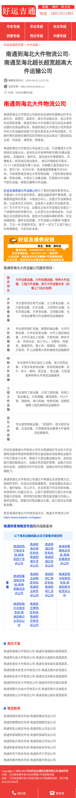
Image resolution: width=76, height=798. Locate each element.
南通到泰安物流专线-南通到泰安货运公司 (30, 747)
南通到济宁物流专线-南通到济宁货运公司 (30, 753)
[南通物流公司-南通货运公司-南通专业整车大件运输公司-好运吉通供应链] (19, 11)
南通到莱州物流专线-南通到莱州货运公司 (30, 760)
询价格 (21, 793)
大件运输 (32, 44)
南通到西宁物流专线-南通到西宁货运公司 (19, 555)
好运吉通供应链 (14, 44)
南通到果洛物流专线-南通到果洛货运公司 (19, 584)
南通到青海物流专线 (18, 526)
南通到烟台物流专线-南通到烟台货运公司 (30, 716)
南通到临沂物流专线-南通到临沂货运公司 (30, 741)
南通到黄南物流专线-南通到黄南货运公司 (64, 555)
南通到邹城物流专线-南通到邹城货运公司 (30, 734)
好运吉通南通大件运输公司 (21, 190)
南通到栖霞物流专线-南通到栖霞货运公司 (30, 722)
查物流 (60, 793)
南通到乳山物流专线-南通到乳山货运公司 (30, 728)
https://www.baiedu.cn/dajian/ (22, 517)
